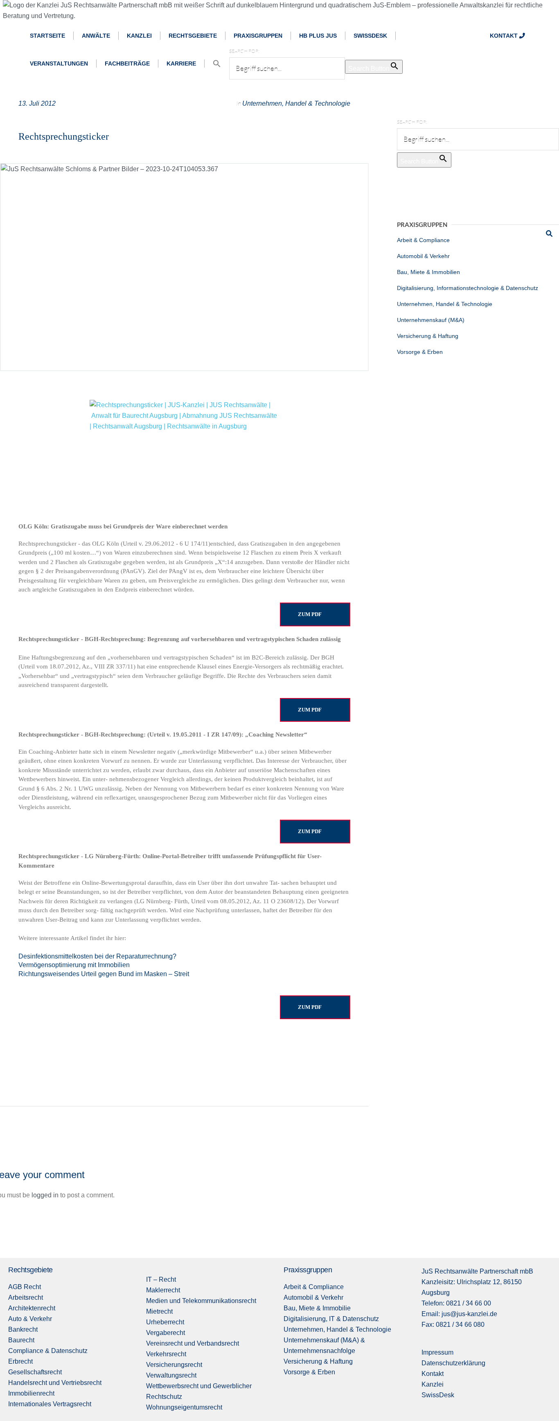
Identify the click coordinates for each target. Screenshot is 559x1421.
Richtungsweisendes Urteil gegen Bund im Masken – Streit (103, 973)
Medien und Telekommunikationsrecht (201, 1300)
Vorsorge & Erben (420, 352)
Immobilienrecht (31, 1393)
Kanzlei (433, 1384)
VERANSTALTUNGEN (59, 63)
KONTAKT (504, 35)
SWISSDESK (370, 35)
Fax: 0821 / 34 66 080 (453, 1324)
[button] (217, 63)
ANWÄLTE (96, 35)
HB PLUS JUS (318, 35)
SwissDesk (438, 1395)
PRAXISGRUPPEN (258, 35)
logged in (45, 1195)
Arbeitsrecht (25, 1297)
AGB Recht (24, 1286)
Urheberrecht (165, 1322)
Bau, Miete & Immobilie (317, 1308)
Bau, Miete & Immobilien (428, 272)
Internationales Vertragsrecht (49, 1404)
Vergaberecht (165, 1332)
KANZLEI (139, 35)
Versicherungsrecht (174, 1364)
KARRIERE (181, 63)
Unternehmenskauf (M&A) (430, 320)
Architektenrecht (31, 1308)
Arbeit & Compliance (423, 240)
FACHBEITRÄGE (127, 63)
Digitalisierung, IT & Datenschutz (331, 1318)
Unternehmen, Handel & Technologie (296, 103)
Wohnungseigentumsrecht (184, 1407)
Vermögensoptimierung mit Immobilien (74, 964)
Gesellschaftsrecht (35, 1372)
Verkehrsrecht (166, 1354)
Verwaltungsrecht (171, 1375)
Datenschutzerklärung (453, 1363)
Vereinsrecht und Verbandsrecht (192, 1343)
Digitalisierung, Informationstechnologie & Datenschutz (467, 288)
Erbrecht (20, 1361)
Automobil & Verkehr (423, 256)
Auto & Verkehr (30, 1318)
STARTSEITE (47, 35)
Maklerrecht (163, 1290)
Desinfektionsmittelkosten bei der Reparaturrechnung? (97, 956)
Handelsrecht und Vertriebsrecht (54, 1382)
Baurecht (21, 1340)
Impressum (437, 1352)
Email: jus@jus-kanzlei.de (459, 1313)
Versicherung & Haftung (427, 336)
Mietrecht (159, 1311)
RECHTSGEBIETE (193, 35)
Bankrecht (23, 1329)
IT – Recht (161, 1279)
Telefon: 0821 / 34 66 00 (456, 1303)
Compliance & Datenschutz (48, 1350)
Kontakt (433, 1373)
